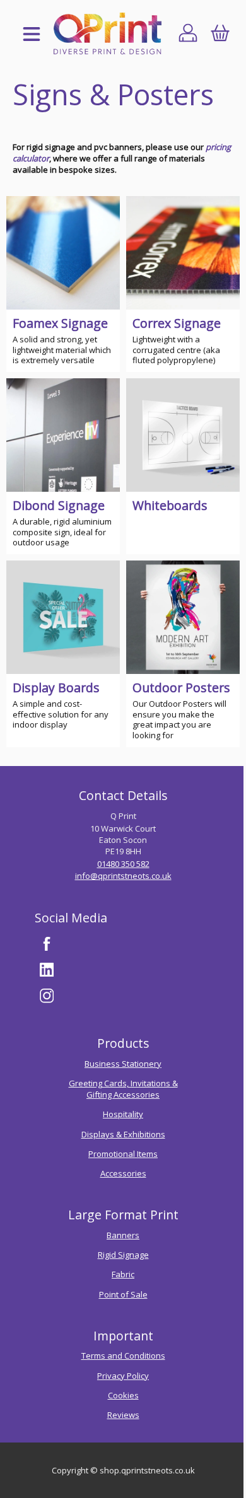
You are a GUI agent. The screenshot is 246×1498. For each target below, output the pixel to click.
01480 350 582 (123, 863)
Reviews (123, 1414)
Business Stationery (123, 1063)
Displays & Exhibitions (123, 1134)
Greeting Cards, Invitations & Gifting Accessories (123, 1088)
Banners (123, 1235)
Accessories (123, 1173)
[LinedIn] (47, 970)
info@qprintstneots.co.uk (123, 875)
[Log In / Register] (188, 35)
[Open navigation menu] (31, 35)
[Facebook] (47, 944)
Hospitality (123, 1114)
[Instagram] (47, 996)
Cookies (123, 1395)
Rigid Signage (123, 1254)
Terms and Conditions (123, 1355)
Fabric (123, 1274)
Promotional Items (123, 1153)
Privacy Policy (123, 1375)
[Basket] (219, 35)
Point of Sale (123, 1294)
